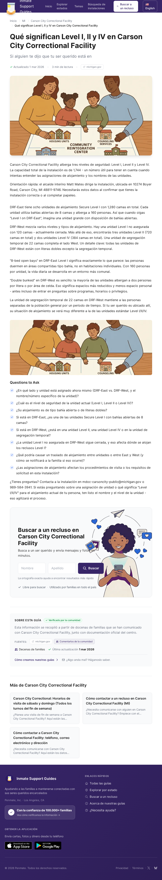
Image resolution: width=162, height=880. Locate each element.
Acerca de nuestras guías (107, 803)
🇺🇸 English (150, 6)
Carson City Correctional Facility (51, 20)
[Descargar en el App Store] (18, 845)
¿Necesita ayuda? (103, 810)
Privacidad (122, 868)
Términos (137, 868)
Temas (78, 6)
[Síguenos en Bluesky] (155, 868)
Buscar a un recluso (127, 6)
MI (23, 20)
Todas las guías (100, 783)
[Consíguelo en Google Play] (48, 845)
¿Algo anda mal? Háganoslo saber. (88, 659)
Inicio (48, 6)
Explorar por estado (103, 790)
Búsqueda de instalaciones (96, 6)
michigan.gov (94, 66)
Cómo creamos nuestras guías (34, 659)
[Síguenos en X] (148, 868)
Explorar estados (62, 6)
